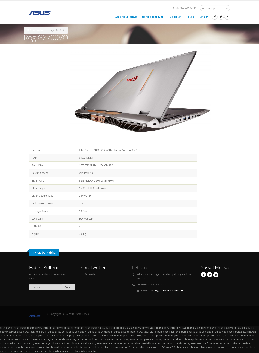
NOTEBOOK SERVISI (152, 16)
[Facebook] (214, 16)
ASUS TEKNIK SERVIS (126, 16)
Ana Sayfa (36, 30)
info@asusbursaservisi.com (168, 290)
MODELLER (175, 16)
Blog (191, 16)
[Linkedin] (227, 16)
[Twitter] (221, 16)
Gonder (68, 287)
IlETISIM (203, 16)
